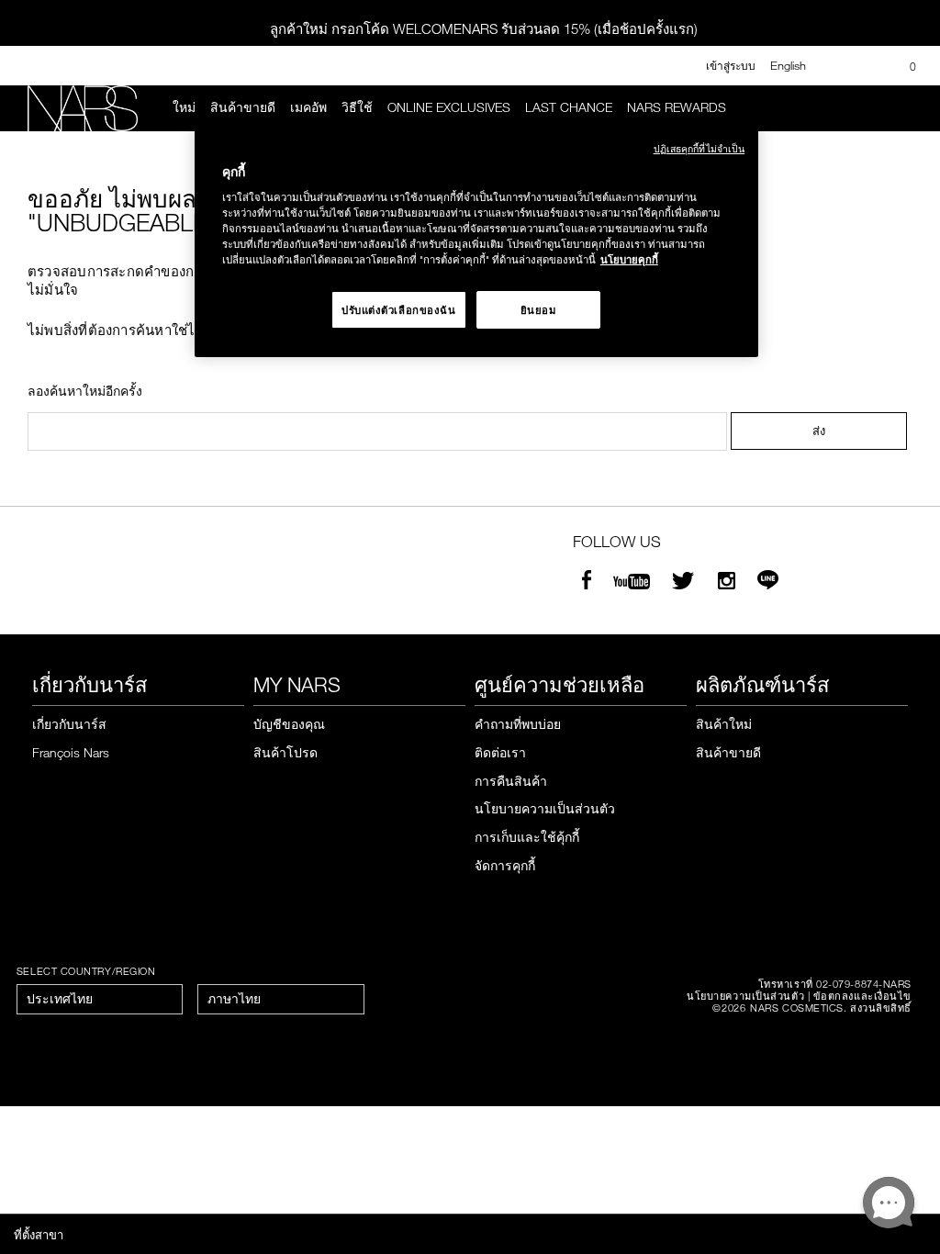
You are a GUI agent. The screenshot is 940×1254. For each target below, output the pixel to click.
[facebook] (586, 582)
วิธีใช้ (357, 107)
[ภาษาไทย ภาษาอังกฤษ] (280, 999)
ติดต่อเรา (500, 752)
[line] (767, 582)
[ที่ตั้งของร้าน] (869, 66)
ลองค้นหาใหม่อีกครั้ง (85, 391)
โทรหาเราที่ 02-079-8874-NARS (835, 984)
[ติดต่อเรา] (839, 65)
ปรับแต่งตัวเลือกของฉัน (398, 310)
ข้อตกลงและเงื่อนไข (862, 996)
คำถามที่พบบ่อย (518, 724)
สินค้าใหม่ (724, 724)
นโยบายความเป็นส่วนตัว (545, 808)
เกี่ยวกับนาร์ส (69, 724)
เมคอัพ (308, 107)
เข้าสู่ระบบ (730, 65)
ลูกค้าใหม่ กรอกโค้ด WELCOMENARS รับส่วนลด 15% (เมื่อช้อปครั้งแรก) (484, 28)
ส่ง (818, 430)
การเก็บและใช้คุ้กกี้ (527, 837)
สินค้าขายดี (242, 107)
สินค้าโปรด (285, 752)
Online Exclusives (448, 107)
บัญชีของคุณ (289, 724)
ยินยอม (538, 310)
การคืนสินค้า (511, 781)
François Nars (70, 752)
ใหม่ (184, 107)
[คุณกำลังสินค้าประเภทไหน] (904, 108)
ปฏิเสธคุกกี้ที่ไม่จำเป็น (699, 148)
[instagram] (726, 582)
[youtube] (631, 582)
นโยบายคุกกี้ (629, 259)
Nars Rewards (676, 107)
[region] (476, 242)
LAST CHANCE (568, 107)
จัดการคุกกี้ (505, 865)
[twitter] (685, 582)
